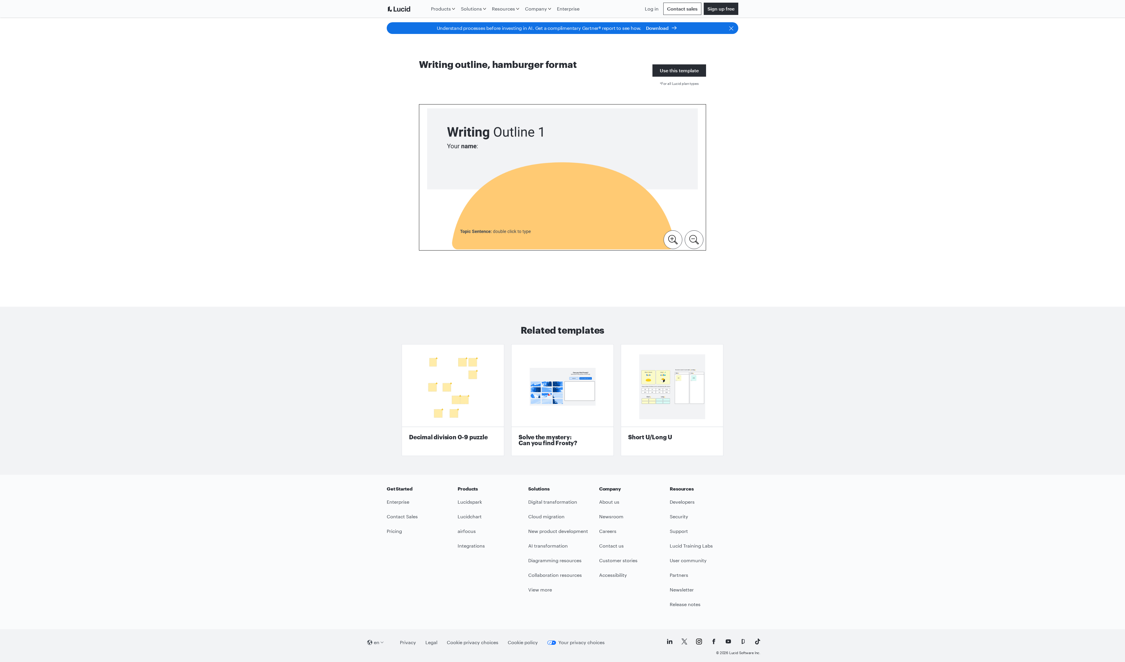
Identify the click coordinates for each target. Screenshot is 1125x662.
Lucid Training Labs (691, 545)
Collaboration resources (555, 575)
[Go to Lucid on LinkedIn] (670, 641)
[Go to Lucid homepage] (408, 9)
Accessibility (613, 575)
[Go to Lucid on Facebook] (714, 641)
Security (679, 516)
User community (688, 560)
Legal (431, 642)
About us (609, 502)
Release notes (685, 604)
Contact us (611, 545)
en (376, 642)
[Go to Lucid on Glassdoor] (743, 641)
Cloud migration (546, 516)
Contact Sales (402, 516)
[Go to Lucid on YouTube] (728, 641)
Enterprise (568, 8)
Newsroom (611, 516)
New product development (558, 531)
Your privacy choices (581, 642)
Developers (682, 502)
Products (441, 8)
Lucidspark (470, 502)
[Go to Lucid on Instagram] (699, 641)
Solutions (471, 8)
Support (679, 531)
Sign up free (721, 8)
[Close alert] (731, 28)
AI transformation (548, 545)
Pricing (394, 531)
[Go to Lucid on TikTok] (758, 641)
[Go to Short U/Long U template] (672, 400)
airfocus (467, 531)
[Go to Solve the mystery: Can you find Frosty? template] (562, 400)
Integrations (471, 545)
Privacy (408, 642)
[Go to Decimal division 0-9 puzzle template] (453, 400)
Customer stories (618, 560)
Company (536, 8)
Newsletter (682, 589)
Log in (652, 8)
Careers (607, 531)
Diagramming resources (555, 560)
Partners (679, 575)
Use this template (679, 70)
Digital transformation (552, 502)
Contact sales (682, 8)
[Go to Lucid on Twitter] (684, 641)
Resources (503, 8)
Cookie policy (523, 642)
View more (540, 589)
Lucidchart (470, 516)
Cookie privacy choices (472, 642)
